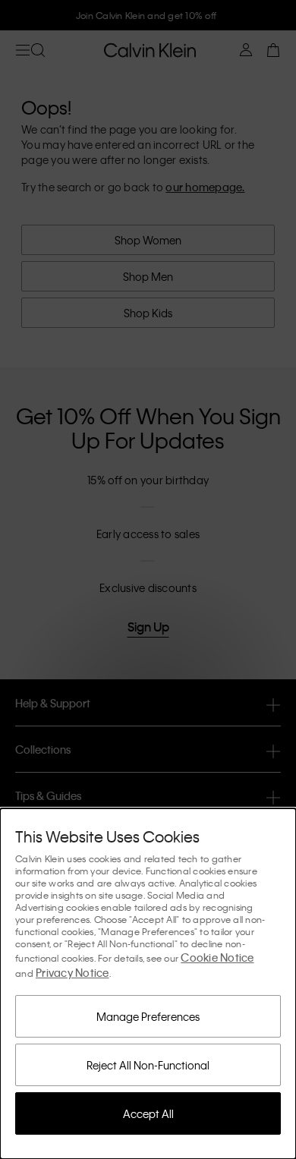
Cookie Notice (217, 957)
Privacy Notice (72, 972)
